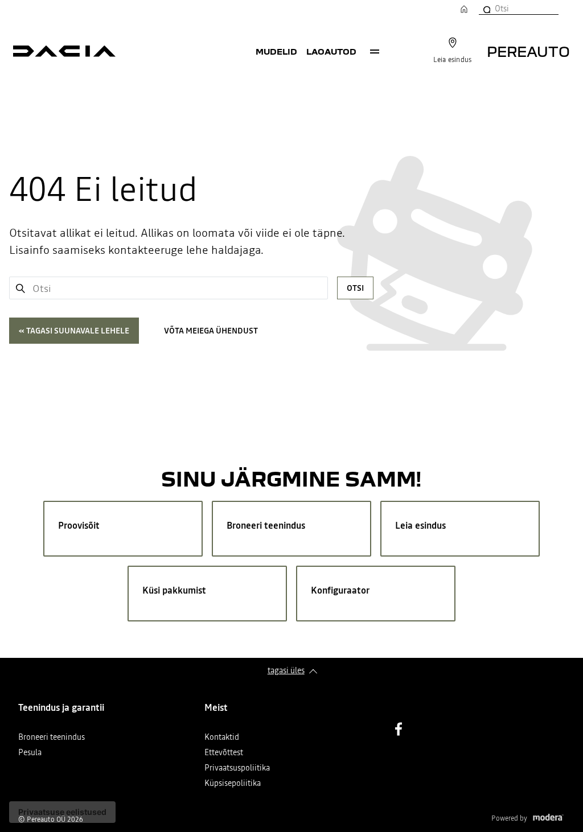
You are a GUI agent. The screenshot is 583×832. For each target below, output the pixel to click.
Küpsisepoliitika (232, 784)
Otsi (355, 288)
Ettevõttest (223, 753)
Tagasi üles (286, 670)
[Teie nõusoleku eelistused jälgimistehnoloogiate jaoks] (62, 812)
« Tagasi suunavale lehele (74, 330)
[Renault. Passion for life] (64, 51)
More (374, 51)
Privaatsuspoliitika (237, 768)
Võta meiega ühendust (211, 330)
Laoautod (331, 51)
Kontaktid (221, 738)
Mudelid (276, 51)
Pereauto (528, 51)
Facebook (398, 729)
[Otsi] (486, 8)
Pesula (30, 753)
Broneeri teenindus (51, 738)
